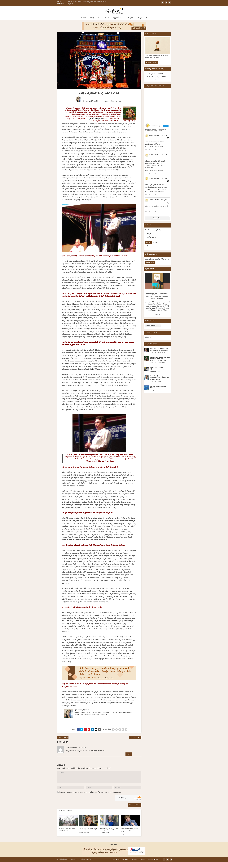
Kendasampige (154, 136)
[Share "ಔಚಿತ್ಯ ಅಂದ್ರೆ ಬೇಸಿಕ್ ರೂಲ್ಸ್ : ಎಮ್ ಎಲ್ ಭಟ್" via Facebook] (78, 729)
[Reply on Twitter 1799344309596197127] (146, 173)
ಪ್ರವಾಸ (107, 17)
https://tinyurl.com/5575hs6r (154, 147)
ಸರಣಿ (99, 17)
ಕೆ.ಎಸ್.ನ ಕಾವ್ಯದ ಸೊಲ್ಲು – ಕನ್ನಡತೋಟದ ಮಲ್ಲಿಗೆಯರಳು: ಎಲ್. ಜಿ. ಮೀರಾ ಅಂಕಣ (159, 377)
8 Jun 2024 (164, 155)
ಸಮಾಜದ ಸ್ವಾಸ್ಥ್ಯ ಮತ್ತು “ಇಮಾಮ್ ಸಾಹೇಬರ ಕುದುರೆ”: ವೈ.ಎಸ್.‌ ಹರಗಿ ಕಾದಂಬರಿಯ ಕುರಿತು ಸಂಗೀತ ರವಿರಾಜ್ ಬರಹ (157, 296)
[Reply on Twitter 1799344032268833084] (146, 195)
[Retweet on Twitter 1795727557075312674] (149, 212)
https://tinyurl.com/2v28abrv (154, 170)
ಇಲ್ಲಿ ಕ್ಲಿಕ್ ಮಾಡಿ (150, 262)
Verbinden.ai (87, 859)
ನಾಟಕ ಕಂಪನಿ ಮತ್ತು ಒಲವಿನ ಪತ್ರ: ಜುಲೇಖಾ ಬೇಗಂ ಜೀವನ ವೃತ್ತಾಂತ (87, 3)
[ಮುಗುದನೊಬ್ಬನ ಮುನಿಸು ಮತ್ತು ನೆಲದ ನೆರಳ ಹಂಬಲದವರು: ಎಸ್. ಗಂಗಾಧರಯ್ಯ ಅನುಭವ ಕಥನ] (146, 358)
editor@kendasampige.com (153, 79)
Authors (142, 859)
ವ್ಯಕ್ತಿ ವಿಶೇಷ (117, 17)
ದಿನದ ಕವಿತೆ (160, 390)
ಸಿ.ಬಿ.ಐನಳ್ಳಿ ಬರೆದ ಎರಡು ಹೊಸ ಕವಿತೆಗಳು (158, 387)
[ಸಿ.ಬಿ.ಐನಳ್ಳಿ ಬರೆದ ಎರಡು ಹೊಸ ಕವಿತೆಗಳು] (146, 387)
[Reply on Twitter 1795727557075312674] (146, 212)
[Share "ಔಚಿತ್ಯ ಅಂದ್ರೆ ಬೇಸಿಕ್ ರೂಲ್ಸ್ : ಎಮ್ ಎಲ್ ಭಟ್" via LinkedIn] (92, 729)
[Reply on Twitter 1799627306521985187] (146, 150)
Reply (128, 754)
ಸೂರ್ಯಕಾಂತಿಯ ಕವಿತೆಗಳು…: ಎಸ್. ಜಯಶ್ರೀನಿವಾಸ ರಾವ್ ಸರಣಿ (109, 829)
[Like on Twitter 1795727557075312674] (153, 212)
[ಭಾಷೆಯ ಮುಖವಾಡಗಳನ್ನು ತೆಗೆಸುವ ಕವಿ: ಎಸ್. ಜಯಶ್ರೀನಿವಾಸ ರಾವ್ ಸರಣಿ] (130, 820)
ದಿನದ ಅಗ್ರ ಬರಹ (161, 352)
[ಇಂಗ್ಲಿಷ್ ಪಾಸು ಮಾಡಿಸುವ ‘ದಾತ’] (68, 820)
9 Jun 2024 (164, 136)
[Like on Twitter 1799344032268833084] (153, 195)
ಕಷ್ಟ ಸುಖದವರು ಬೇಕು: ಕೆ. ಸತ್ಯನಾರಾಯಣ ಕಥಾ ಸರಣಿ (157, 368)
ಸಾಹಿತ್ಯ (91, 17)
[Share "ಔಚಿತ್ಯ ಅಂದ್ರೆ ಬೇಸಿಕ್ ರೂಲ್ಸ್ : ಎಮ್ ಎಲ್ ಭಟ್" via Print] (99, 729)
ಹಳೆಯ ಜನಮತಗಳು (151, 246)
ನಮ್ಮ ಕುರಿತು (116, 859)
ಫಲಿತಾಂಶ (156, 242)
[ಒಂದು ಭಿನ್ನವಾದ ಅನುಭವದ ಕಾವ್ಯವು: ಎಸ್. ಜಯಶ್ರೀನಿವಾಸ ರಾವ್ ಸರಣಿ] (88, 820)
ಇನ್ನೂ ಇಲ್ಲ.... (151, 237)
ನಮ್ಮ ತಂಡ (125, 859)
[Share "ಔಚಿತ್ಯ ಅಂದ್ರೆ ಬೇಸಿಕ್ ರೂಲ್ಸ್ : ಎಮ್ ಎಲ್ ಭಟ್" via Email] (96, 729)
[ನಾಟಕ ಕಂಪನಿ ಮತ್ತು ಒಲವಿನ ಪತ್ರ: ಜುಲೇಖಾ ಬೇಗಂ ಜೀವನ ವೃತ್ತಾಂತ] (146, 350)
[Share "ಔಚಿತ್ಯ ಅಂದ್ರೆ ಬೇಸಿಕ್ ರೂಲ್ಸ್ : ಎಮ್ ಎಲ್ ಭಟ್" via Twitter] (82, 729)
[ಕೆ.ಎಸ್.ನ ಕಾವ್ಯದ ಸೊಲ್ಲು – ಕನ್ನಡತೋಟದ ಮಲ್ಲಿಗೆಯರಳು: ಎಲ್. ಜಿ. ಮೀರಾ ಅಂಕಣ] (146, 377)
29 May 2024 (164, 200)
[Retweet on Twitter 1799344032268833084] (149, 195)
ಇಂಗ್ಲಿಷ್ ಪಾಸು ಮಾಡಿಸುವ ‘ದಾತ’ (67, 829)
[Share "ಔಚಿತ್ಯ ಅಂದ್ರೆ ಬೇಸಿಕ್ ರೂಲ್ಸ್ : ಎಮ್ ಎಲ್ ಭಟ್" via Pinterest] (89, 729)
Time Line (133, 859)
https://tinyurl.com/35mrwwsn (154, 192)
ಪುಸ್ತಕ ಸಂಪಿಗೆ (142, 17)
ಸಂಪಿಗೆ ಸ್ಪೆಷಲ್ (129, 17)
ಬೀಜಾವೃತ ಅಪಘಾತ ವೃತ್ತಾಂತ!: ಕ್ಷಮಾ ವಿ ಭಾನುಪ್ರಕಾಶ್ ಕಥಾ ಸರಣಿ (156, 56)
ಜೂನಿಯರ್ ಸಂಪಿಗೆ (151, 62)
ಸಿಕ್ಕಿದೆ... (149, 234)
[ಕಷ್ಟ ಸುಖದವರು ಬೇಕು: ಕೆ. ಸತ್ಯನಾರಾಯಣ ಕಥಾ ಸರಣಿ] (146, 369)
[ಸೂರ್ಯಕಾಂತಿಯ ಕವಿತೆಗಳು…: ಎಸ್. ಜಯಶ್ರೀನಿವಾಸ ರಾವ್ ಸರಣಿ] (109, 820)
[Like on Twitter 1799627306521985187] (153, 150)
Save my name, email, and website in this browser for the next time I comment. (90, 792)
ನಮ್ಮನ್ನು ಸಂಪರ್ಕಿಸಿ (152, 859)
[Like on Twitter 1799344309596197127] (153, 173)
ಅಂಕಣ (83, 17)
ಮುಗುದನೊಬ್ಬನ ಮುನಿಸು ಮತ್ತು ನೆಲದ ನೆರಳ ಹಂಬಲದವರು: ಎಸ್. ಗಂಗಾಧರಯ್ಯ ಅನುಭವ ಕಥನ (160, 359)
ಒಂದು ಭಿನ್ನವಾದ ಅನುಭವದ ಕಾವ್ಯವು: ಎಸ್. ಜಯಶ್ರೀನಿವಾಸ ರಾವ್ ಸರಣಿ (88, 829)
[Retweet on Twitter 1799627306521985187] (149, 150)
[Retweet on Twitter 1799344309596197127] (149, 173)
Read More (157, 314)
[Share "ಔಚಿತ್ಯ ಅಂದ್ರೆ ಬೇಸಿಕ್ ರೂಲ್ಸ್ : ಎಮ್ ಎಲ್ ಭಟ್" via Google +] (85, 729)
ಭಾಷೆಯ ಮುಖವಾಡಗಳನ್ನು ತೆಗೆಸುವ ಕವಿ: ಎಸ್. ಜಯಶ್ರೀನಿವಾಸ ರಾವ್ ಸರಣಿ (129, 830)
